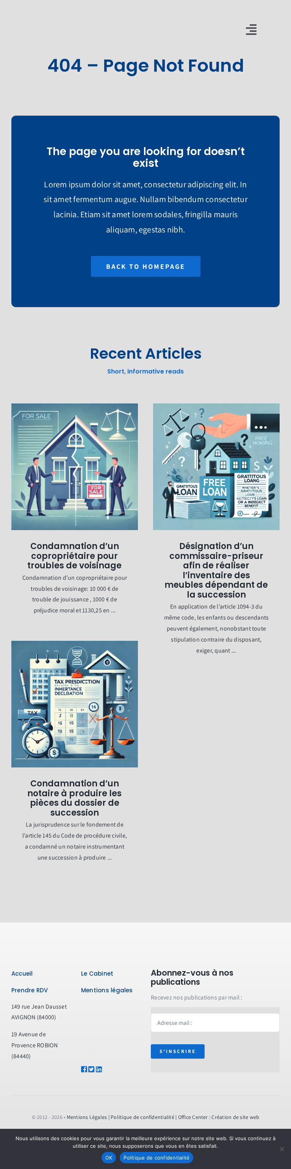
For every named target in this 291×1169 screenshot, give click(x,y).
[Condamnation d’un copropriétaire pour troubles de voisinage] (74, 466)
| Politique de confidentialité (141, 1117)
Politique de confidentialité (156, 1158)
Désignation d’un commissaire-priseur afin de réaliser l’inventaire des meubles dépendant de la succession (216, 570)
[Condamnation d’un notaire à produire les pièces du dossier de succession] (74, 704)
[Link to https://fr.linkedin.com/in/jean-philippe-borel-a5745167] (103, 1069)
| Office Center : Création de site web (217, 1117)
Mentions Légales (87, 1117)
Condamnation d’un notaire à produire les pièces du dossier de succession (74, 798)
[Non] (281, 1149)
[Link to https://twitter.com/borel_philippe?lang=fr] (89, 1069)
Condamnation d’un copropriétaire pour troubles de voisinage (74, 555)
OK (109, 1158)
